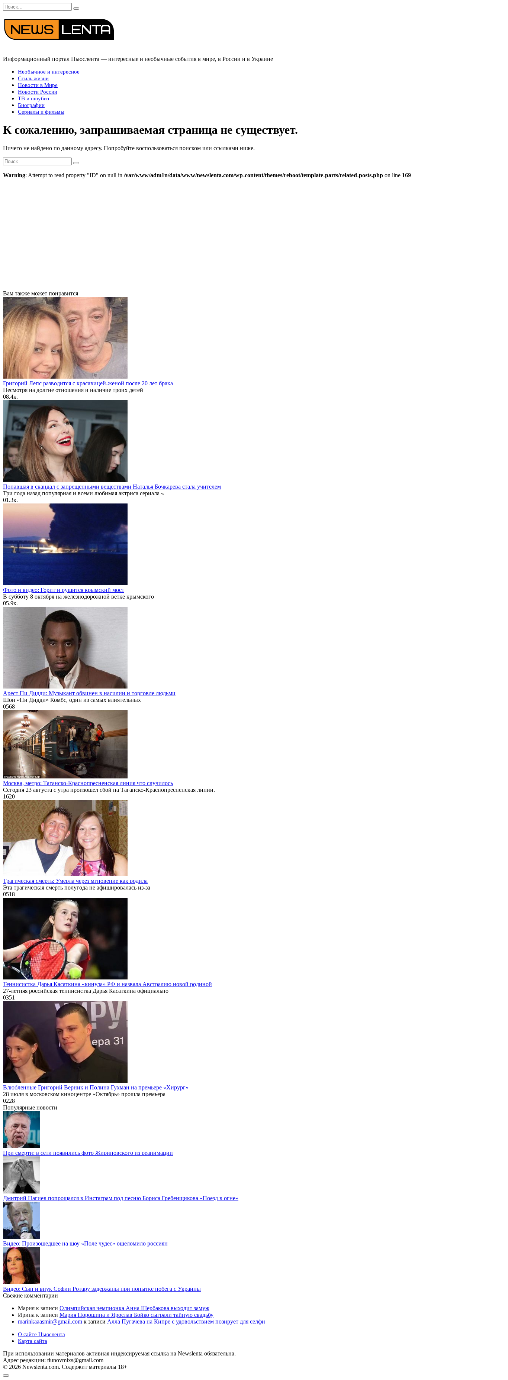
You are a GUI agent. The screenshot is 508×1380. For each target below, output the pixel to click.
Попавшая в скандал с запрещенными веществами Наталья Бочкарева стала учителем (112, 486)
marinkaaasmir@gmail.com (50, 1321)
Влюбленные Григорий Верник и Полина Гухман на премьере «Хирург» (96, 1087)
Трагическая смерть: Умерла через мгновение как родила (75, 881)
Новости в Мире (38, 85)
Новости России (37, 92)
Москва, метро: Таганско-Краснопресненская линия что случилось (88, 783)
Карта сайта (32, 1341)
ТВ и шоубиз (33, 98)
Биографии (31, 105)
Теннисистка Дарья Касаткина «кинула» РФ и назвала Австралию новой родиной (107, 984)
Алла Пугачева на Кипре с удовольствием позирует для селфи (186, 1321)
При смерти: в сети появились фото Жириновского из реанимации (88, 1153)
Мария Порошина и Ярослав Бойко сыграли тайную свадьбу (136, 1315)
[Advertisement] (254, 234)
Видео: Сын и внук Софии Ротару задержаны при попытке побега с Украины (102, 1289)
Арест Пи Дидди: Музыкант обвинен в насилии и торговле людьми (89, 693)
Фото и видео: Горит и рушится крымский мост (63, 590)
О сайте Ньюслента (41, 1334)
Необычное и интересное (49, 72)
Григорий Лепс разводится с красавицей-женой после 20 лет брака (88, 383)
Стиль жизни (33, 78)
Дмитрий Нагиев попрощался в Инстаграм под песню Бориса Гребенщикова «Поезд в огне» (120, 1198)
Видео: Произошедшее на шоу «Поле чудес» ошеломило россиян (85, 1243)
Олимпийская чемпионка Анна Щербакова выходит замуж (134, 1308)
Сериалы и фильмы (41, 112)
